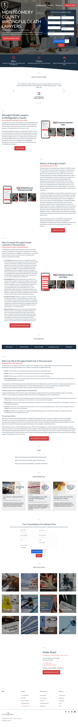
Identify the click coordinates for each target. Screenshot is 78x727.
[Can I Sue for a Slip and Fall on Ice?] (13, 488)
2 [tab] (39, 103)
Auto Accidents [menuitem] (43, 698)
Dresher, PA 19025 (48, 660)
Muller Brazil (49, 652)
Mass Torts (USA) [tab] (39, 347)
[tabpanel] (39, 90)
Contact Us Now (70, 5)
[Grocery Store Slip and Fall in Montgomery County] (64, 488)
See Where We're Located (51, 672)
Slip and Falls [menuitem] (42, 706)
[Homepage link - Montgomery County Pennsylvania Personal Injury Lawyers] (8, 716)
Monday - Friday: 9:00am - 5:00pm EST (53, 668)
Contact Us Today (58, 230)
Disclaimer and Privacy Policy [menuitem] (7, 718)
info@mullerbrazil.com (50, 665)
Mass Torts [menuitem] (42, 700)
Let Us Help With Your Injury (39, 438)
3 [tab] (40, 103)
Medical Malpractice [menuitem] (44, 703)
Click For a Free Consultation (20, 325)
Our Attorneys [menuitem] (62, 695)
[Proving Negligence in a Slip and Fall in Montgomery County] (39, 488)
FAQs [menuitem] (60, 706)
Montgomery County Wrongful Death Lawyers (55, 655)
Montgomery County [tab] (54, 347)
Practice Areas (41, 5)
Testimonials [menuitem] (61, 700)
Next (63, 90)
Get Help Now (20, 148)
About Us (50, 5)
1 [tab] (37, 103)
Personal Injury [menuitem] (43, 695)
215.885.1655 (48, 663)
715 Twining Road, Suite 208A (51, 658)
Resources (59, 5)
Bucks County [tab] (9, 347)
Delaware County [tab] (24, 347)
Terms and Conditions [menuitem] (17, 718)
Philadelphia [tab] (69, 347)
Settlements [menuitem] (61, 698)
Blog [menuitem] (60, 703)
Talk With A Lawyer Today (11, 38)
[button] (66, 712)
